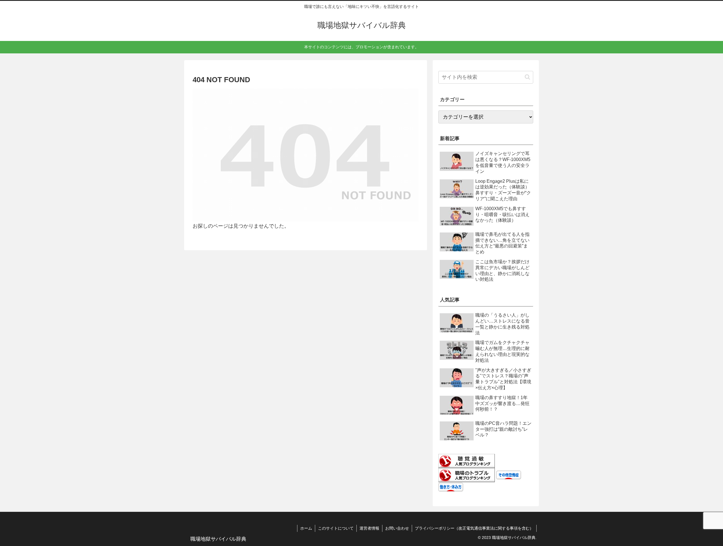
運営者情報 (369, 528)
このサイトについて (336, 528)
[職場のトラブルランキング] (466, 475)
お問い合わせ (397, 528)
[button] (527, 77)
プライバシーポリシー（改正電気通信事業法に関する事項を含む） (474, 528)
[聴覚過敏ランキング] (466, 461)
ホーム (306, 528)
